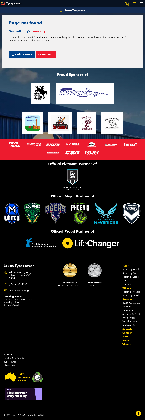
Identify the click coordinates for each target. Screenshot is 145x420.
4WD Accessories (131, 303)
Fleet (125, 336)
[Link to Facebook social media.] (138, 413)
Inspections (127, 310)
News (125, 340)
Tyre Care (127, 280)
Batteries (126, 306)
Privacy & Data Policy (20, 415)
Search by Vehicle (131, 269)
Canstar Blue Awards (14, 358)
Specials (127, 328)
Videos (126, 344)
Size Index (9, 354)
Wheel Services (129, 321)
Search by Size (129, 273)
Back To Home (23, 54)
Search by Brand (130, 276)
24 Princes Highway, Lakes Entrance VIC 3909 (20, 275)
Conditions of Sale (37, 415)
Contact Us (45, 54)
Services (127, 299)
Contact (127, 332)
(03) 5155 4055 (18, 284)
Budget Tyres (10, 361)
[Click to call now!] (127, 3)
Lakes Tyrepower (74, 10)
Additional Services (131, 325)
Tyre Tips (126, 284)
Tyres (125, 265)
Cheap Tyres (9, 365)
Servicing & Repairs (131, 314)
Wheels (126, 288)
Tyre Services (128, 317)
